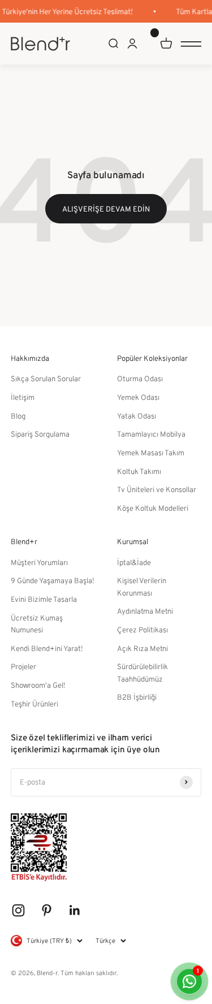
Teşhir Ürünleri (34, 703)
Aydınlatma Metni (145, 611)
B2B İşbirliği (137, 697)
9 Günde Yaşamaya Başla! (52, 580)
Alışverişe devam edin (106, 208)
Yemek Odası (138, 397)
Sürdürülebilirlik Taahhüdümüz (142, 672)
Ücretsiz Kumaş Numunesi (37, 623)
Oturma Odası (140, 378)
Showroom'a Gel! (38, 685)
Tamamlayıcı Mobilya (151, 433)
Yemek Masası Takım (150, 452)
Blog (18, 415)
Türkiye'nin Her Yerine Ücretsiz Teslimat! (66, 11)
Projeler (23, 666)
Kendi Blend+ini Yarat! (47, 648)
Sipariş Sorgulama (40, 433)
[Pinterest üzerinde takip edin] (46, 910)
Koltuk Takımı (139, 471)
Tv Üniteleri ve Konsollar (156, 489)
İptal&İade (134, 562)
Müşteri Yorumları (39, 562)
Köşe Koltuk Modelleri (152, 508)
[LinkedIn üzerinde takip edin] (75, 910)
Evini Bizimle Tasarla (44, 599)
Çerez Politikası (142, 629)
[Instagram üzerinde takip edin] (18, 910)
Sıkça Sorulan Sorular (46, 378)
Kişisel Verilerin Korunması (141, 586)
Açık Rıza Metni (142, 648)
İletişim (22, 397)
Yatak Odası (136, 415)
